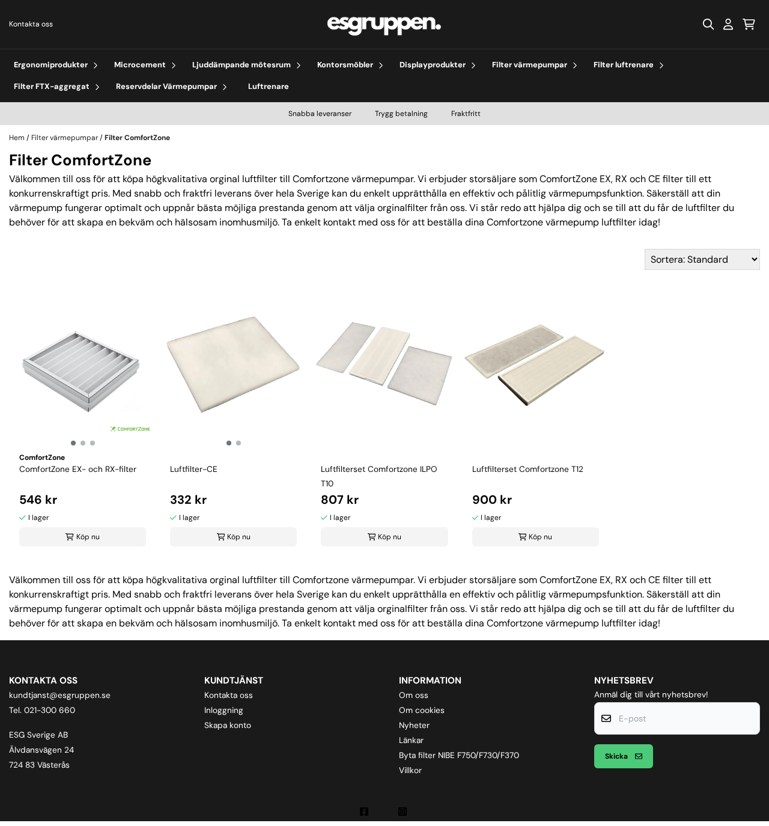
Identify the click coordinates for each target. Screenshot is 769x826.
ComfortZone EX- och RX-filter (77, 469)
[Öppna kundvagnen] (749, 24)
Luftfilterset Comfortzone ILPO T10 (379, 476)
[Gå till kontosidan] (728, 24)
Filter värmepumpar (65, 137)
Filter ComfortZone (137, 137)
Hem (17, 137)
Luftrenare (268, 86)
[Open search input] (708, 24)
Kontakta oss (31, 24)
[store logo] (384, 24)
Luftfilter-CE (193, 469)
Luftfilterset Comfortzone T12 (527, 469)
